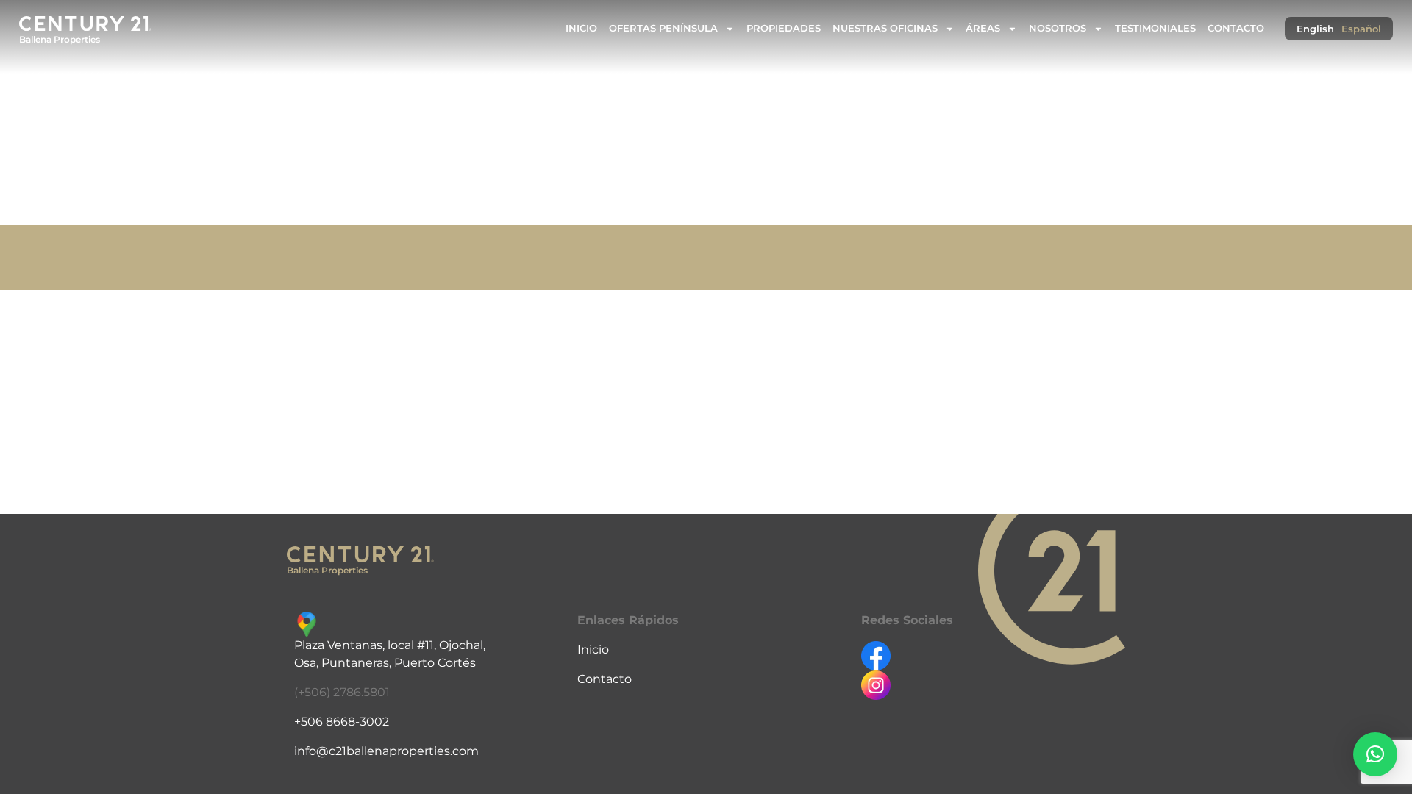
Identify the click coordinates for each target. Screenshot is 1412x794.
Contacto (1236, 28)
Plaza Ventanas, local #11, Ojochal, (389, 645)
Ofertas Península (663, 28)
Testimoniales (1155, 28)
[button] (1375, 754)
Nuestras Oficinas (885, 28)
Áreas (983, 28)
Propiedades (783, 28)
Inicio (581, 28)
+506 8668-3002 (341, 722)
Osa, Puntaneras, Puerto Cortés (385, 663)
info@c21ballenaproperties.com (386, 751)
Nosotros (1057, 28)
